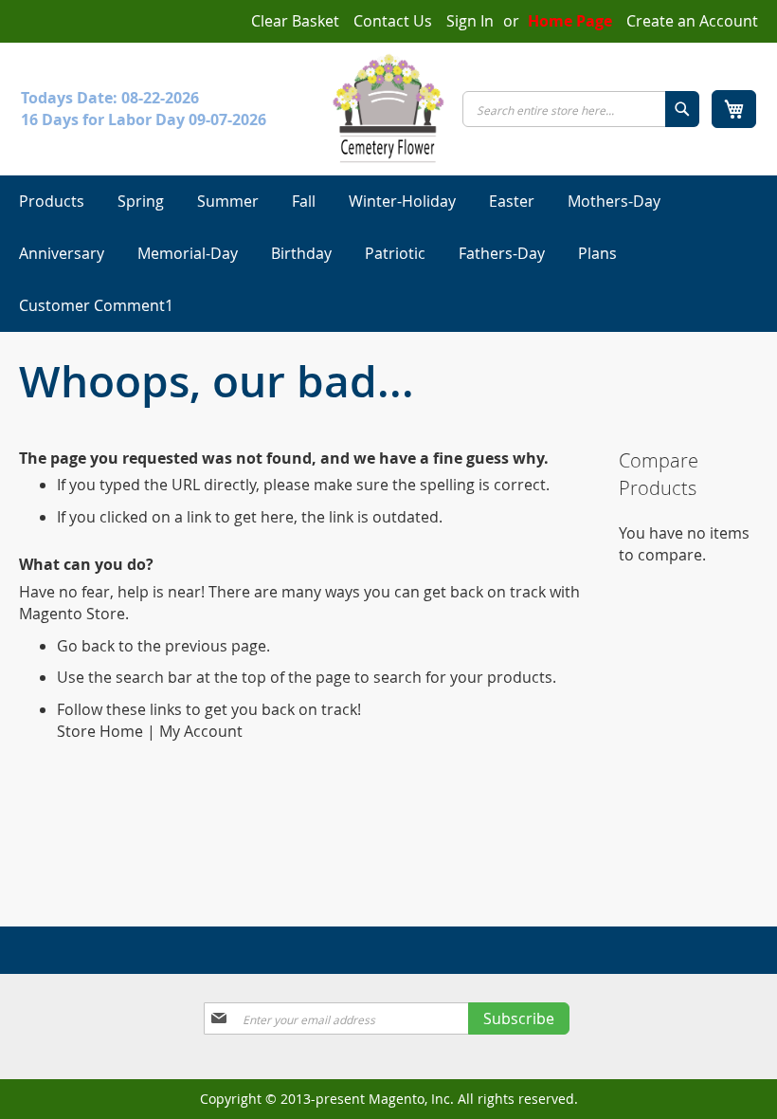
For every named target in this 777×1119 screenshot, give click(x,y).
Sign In (470, 20)
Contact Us (392, 20)
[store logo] (388, 108)
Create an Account (692, 20)
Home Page (570, 20)
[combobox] (580, 109)
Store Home (100, 731)
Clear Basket (295, 20)
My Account (201, 731)
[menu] (388, 253)
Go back (86, 645)
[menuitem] (52, 201)
